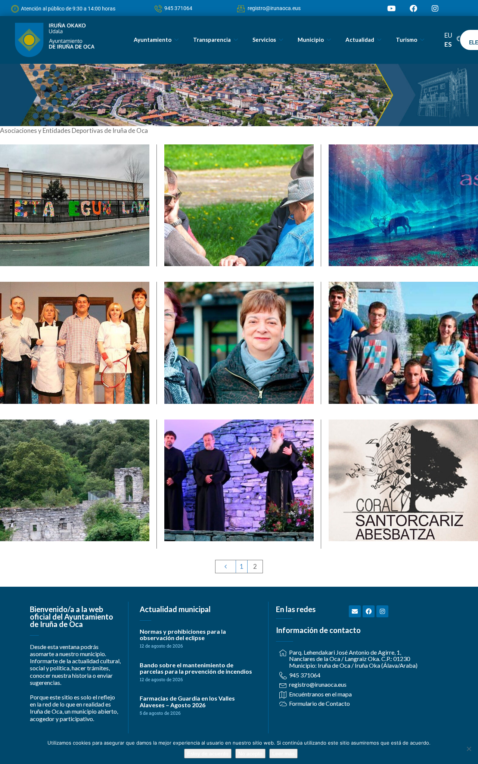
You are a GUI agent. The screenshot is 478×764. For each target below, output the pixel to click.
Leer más (283, 754)
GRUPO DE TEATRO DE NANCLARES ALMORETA (74, 318)
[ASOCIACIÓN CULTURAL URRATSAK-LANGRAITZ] (403, 373)
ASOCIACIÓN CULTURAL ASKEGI (403, 176)
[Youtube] (391, 8)
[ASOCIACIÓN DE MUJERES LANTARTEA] (238, 369)
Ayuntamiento (152, 39)
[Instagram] (435, 8)
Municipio (311, 39)
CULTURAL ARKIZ (239, 456)
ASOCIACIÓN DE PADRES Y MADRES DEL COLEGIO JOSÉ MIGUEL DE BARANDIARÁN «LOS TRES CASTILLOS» (74, 181)
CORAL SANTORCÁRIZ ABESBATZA (403, 456)
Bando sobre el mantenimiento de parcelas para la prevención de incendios (196, 668)
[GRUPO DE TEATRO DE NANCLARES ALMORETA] (74, 369)
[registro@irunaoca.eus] (238, 9)
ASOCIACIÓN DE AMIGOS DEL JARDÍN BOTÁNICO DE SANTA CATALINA (74, 451)
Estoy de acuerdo (208, 754)
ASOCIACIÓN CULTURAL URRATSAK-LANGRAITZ (403, 313)
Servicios (264, 39)
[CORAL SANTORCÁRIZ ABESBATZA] (403, 502)
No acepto (250, 754)
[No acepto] (468, 748)
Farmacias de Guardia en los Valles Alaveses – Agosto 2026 (187, 701)
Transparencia (212, 39)
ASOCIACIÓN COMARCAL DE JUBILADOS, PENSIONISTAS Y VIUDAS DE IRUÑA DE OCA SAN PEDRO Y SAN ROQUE (239, 181)
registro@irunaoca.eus (274, 8)
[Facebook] (413, 8)
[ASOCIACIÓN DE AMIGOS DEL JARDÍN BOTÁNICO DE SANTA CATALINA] (74, 516)
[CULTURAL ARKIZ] (238, 502)
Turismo (406, 39)
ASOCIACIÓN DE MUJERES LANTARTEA (238, 318)
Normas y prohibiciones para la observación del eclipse (183, 635)
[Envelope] (355, 611)
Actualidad (359, 39)
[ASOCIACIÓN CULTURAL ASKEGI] (403, 231)
